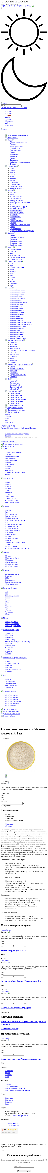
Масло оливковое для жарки (20, 322)
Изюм (12, 168)
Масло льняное (15, 316)
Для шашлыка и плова (16, 410)
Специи (10, 233)
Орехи (10, 140)
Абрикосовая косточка (18, 142)
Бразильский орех (16, 146)
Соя (11, 280)
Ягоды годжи (15, 184)
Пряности (13, 239)
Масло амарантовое (17, 292)
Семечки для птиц (17, 267)
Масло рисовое (15, 330)
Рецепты (8, 1075)
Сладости (13, 356)
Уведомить (5, 1012)
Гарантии (9, 122)
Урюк (12, 176)
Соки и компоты (16, 259)
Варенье (13, 251)
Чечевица (13, 284)
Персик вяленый (16, 221)
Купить (3, 959)
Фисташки (14, 160)
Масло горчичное (16, 300)
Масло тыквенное (16, 334)
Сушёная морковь (16, 395)
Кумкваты (14, 215)
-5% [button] (2, 1150)
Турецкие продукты (15, 405)
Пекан (12, 158)
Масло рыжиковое (17, 332)
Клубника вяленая (17, 209)
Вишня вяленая (16, 197)
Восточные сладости (15, 340)
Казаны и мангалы (17, 369)
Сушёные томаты (16, 401)
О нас (7, 124)
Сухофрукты (12, 166)
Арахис (13, 144)
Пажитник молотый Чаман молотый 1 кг (21, 1059)
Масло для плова (16, 304)
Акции (8, 115)
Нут (11, 265)
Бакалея (10, 247)
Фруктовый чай (16, 387)
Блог (7, 418)
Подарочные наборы (18, 375)
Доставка (8, 120)
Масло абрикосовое (17, 290)
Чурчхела (13, 360)
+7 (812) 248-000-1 (12, 1123)
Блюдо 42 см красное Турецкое (16, 1008)
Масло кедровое (16, 306)
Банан (12, 195)
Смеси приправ (16, 241)
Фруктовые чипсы (17, 188)
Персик (13, 174)
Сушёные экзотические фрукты (22, 231)
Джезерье (13, 342)
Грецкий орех (15, 148)
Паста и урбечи (13, 412)
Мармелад (14, 346)
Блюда (12, 367)
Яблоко (12, 227)
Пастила (13, 352)
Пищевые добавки (17, 237)
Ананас (13, 192)
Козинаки (13, 344)
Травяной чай (15, 385)
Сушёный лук (15, 403)
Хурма (12, 180)
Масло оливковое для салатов (21, 324)
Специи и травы (16, 243)
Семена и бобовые (14, 261)
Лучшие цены (12, 138)
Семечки (13, 278)
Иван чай (13, 381)
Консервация (15, 255)
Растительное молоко (18, 257)
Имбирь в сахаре (16, 201)
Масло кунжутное (17, 314)
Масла (9, 288)
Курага (12, 172)
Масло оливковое (16, 320)
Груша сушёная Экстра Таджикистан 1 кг (21, 981)
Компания (9, 1098)
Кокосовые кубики (17, 213)
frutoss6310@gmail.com (19, 1116)
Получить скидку (24, 1171)
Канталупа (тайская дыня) (20, 203)
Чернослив (14, 182)
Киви (12, 205)
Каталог (8, 111)
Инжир (12, 170)
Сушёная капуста (16, 393)
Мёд (11, 253)
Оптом (7, 118)
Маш (12, 274)
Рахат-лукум (14, 354)
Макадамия (14, 154)
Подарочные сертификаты (17, 135)
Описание (9, 824)
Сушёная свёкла (16, 397)
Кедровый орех (15, 150)
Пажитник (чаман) (10, 1028)
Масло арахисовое (17, 294)
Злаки (12, 269)
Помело (13, 223)
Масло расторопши (17, 328)
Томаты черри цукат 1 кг (13, 950)
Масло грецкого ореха (18, 302)
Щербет (13, 362)
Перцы (12, 235)
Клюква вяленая (16, 211)
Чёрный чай (14, 389)
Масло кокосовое (16, 308)
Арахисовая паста (16, 249)
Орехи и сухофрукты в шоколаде (22, 350)
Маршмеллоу (15, 348)
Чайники (13, 377)
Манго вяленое (15, 217)
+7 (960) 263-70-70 (8, 426)
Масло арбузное (16, 296)
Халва (12, 358)
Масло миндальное (17, 318)
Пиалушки (14, 373)
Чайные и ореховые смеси (20, 162)
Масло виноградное (17, 298)
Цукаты (10, 190)
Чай (8, 379)
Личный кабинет (11, 1086)
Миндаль (13, 156)
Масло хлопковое (16, 336)
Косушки (13, 371)
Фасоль (12, 282)
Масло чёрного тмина (18, 338)
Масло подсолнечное (18, 326)
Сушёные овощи (16, 245)
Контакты (9, 126)
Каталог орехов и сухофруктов (17, 434)
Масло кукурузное (17, 312)
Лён (11, 263)
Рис (11, 276)
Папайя (13, 219)
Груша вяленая (15, 199)
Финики (13, 178)
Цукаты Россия (15, 229)
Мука (12, 286)
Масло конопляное (17, 310)
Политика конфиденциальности (17, 1090)
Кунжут (13, 271)
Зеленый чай (15, 383)
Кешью (12, 152)
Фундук (13, 164)
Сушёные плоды (16, 186)
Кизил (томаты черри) (18, 207)
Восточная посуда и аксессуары (19, 365)
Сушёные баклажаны (18, 399)
